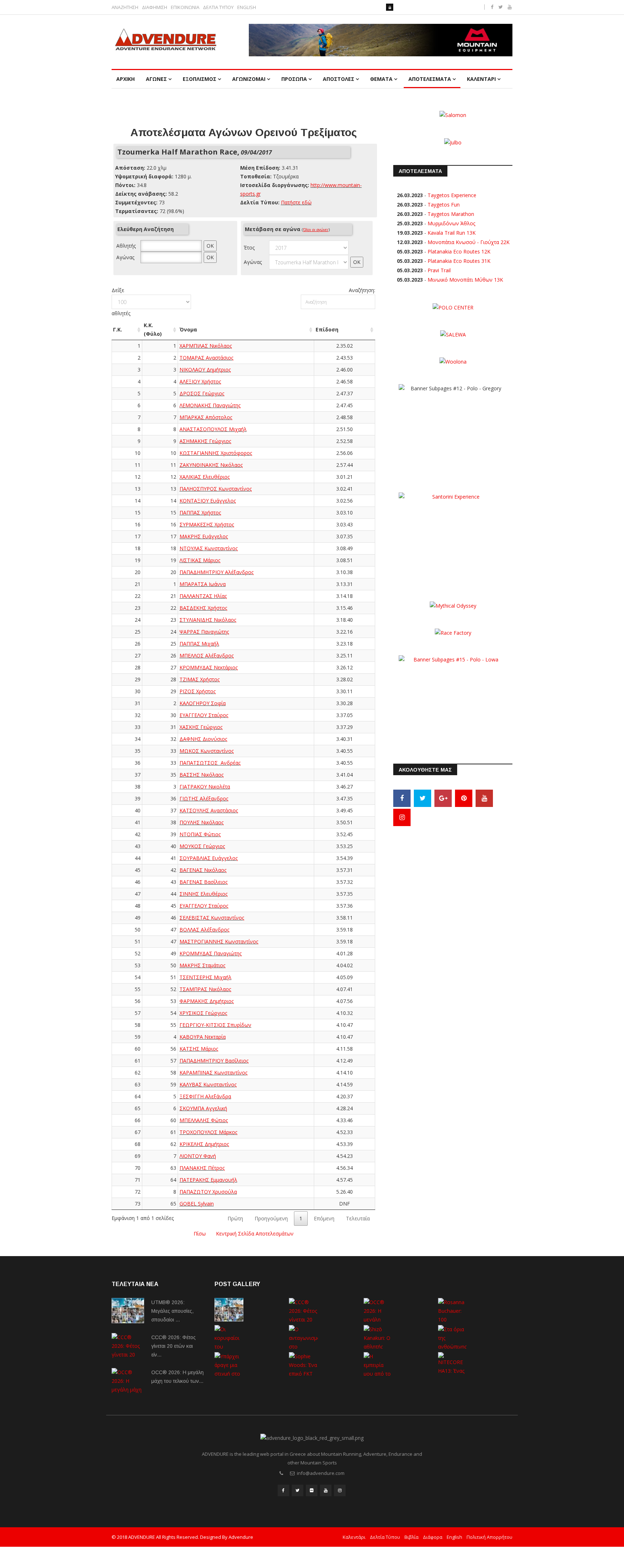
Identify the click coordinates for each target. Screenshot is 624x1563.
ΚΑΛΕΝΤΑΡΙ (481, 78)
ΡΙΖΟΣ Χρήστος (197, 691)
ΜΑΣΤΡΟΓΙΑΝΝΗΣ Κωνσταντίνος (218, 941)
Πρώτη (235, 1218)
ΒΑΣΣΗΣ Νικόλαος (201, 774)
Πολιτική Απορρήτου (489, 1537)
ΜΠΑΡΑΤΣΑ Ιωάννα (202, 584)
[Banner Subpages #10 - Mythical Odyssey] (453, 605)
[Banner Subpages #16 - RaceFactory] (453, 632)
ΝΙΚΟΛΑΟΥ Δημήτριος (205, 369)
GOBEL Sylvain (196, 1203)
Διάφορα (432, 1537)
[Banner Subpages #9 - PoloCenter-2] (453, 307)
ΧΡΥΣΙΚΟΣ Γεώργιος (203, 1013)
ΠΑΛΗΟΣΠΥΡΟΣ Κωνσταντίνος (215, 488)
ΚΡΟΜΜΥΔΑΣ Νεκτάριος (208, 667)
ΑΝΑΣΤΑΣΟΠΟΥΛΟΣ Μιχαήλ (213, 429)
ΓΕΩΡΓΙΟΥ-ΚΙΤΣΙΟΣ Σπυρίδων (215, 1024)
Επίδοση (327, 329)
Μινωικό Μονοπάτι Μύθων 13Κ (465, 279)
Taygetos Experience (452, 195)
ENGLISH (246, 7)
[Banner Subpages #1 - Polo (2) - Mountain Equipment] (380, 40)
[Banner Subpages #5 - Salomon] (452, 114)
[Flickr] (311, 1490)
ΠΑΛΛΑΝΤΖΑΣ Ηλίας (203, 595)
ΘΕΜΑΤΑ (381, 78)
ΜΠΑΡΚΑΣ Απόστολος (205, 417)
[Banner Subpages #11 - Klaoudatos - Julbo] (453, 141)
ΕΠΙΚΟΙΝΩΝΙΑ (185, 7)
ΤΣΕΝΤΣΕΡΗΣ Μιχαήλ (205, 977)
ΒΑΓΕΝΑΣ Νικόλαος (202, 870)
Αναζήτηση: (362, 290)
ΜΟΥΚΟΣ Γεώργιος (202, 846)
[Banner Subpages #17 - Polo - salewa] (453, 334)
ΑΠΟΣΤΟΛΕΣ (338, 78)
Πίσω (200, 1233)
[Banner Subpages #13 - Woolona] (453, 361)
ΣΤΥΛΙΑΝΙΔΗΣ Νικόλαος (207, 619)
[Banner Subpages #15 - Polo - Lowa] (453, 699)
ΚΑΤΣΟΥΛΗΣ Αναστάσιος (208, 810)
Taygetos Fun (444, 204)
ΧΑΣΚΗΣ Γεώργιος (200, 727)
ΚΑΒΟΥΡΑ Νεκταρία (202, 1036)
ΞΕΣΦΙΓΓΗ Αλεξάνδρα (205, 1096)
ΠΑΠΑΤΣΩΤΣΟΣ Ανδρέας (209, 762)
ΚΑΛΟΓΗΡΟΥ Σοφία (202, 703)
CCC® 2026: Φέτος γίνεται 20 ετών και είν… (173, 1346)
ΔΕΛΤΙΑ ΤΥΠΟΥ (218, 7)
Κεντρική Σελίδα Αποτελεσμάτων (255, 1233)
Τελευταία (358, 1218)
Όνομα (188, 329)
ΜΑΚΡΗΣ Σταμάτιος (202, 965)
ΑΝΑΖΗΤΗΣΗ (125, 7)
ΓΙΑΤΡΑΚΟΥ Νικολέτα (204, 786)
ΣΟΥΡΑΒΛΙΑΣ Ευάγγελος (208, 858)
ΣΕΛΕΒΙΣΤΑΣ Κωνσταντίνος (211, 917)
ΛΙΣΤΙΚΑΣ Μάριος (199, 560)
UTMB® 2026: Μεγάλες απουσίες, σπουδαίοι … (172, 1311)
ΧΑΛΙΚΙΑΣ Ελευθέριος (204, 476)
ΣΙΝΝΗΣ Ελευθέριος (203, 893)
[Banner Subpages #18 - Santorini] (453, 537)
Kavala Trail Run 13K (452, 232)
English (454, 1537)
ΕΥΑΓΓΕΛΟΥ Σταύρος (203, 715)
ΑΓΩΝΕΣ (156, 78)
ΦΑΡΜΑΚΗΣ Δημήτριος (206, 1001)
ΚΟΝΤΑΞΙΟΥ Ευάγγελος (207, 500)
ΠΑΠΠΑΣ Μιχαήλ (199, 643)
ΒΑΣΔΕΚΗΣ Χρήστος (203, 607)
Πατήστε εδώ (296, 202)
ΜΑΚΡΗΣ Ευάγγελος (203, 536)
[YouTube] (484, 798)
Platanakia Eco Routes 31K (459, 260)
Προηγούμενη (271, 1218)
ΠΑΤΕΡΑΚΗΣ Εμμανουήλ (208, 1179)
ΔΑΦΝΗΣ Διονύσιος (203, 738)
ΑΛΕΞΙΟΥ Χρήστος (200, 381)
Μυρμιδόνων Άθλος (451, 223)
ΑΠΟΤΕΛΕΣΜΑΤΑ (429, 78)
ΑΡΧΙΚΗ (125, 78)
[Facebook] (402, 798)
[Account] (389, 7)
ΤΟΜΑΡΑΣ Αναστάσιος (206, 357)
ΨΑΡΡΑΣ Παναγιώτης (204, 631)
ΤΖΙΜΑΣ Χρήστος (199, 679)
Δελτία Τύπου (385, 1537)
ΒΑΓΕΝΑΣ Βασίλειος (203, 881)
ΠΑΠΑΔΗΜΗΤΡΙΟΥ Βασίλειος (213, 1060)
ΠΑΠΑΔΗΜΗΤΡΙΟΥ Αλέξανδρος (216, 572)
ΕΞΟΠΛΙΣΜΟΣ (199, 78)
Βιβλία (411, 1537)
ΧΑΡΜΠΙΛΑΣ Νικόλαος (205, 345)
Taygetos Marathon (451, 213)
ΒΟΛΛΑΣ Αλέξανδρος (204, 929)
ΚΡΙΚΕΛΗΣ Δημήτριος (204, 1144)
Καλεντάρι (354, 1537)
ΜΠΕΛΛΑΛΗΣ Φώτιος (203, 1120)
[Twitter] (422, 798)
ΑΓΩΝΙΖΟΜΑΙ (248, 78)
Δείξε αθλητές (121, 302)
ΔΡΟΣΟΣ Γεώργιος (201, 393)
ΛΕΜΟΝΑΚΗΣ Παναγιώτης (209, 405)
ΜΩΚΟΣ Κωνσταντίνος (206, 750)
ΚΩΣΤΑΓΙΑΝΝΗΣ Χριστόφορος (215, 453)
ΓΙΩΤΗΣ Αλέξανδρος (203, 798)
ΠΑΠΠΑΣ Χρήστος (200, 512)
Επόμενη (324, 1218)
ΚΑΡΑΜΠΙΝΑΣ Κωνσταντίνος (213, 1072)
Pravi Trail (439, 270)
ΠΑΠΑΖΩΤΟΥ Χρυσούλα (208, 1191)
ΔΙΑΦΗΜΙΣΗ (154, 7)
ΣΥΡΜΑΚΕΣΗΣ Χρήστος (206, 524)
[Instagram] (402, 817)
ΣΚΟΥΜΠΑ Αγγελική (203, 1108)
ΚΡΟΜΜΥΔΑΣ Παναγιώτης (210, 953)
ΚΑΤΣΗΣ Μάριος (198, 1048)
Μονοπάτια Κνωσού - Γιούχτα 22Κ (469, 242)
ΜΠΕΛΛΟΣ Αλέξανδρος (206, 655)
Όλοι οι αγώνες (316, 229)
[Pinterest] (463, 798)
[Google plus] (443, 798)
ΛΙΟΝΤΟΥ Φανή (197, 1155)
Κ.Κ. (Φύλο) (153, 329)
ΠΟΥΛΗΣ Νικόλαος (201, 822)
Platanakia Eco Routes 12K (459, 251)
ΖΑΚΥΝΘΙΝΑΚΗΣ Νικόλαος (211, 464)
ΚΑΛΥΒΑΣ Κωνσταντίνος (208, 1084)
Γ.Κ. (117, 329)
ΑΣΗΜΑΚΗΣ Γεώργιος (205, 441)
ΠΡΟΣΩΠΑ (294, 78)
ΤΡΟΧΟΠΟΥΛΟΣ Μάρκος (208, 1132)
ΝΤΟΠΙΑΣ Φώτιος (200, 834)
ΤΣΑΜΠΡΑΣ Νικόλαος (205, 989)
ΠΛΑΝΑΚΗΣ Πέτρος (202, 1167)
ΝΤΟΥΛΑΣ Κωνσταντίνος (208, 548)
